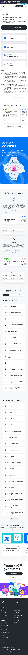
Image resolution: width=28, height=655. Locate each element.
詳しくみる (14, 210)
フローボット (4, 612)
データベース (4, 625)
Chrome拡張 (17, 610)
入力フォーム (4, 618)
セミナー (3, 640)
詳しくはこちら (7, 2)
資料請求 (14, 577)
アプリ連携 (4, 615)
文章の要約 (4, 623)
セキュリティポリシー (6, 649)
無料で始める (14, 573)
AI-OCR (3, 620)
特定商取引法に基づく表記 (16, 649)
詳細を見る (5, 120)
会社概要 (3, 647)
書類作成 (16, 623)
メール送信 (16, 612)
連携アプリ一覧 (5, 632)
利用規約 (7, 647)
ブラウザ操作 (17, 620)
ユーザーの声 (4, 637)
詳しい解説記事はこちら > (14, 31)
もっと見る (14, 518)
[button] (25, 6)
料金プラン (4, 635)
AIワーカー (4, 610)
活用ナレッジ (4, 643)
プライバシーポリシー (14, 647)
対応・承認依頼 (18, 615)
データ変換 (16, 618)
